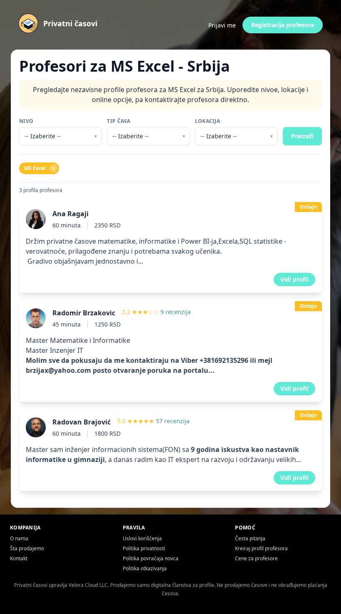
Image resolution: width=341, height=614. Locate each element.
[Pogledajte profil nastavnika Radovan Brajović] (170, 450)
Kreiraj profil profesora (261, 548)
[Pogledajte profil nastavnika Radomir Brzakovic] (170, 351)
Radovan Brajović (81, 422)
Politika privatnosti (144, 548)
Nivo (26, 121)
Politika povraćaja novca (150, 558)
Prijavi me (222, 25)
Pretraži (302, 136)
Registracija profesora (282, 25)
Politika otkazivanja (145, 568)
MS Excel (39, 168)
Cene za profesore (256, 558)
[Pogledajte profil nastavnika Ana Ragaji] (170, 247)
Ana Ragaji (70, 213)
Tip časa (118, 121)
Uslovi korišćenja (142, 538)
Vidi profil (294, 279)
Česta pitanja (250, 538)
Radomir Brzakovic (83, 312)
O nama (19, 538)
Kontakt (18, 558)
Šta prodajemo (27, 548)
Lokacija (207, 121)
